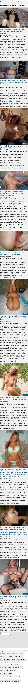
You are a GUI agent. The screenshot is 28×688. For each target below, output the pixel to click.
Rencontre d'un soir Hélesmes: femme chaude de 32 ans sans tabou (13, 253)
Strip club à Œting (15, 662)
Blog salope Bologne (5, 667)
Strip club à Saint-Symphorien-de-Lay (10, 676)
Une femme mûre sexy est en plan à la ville (13, 597)
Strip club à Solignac (21, 659)
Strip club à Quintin (16, 665)
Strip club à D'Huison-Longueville (8, 679)
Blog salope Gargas (5, 651)
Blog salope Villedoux (17, 653)
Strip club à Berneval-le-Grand (19, 651)
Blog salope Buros (17, 656)
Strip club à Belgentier (6, 673)
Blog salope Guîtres (17, 667)
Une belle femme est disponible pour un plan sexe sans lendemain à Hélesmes (13, 31)
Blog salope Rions (5, 662)
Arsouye (3, 2)
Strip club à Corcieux (5, 653)
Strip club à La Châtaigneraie (7, 659)
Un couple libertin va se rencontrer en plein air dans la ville (13, 147)
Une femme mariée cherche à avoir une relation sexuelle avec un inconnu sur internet (13, 399)
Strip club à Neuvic (5, 665)
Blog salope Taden (5, 681)
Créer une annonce (22, 2)
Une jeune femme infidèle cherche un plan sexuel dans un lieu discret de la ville (13, 318)
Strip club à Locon (15, 681)
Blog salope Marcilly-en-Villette (8, 670)
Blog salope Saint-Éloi (6, 656)
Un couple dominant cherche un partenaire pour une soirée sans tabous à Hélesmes (11, 193)
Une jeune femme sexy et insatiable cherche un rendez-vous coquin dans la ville (13, 82)
